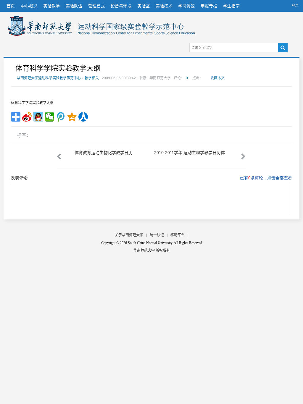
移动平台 (177, 235)
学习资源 (186, 6)
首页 (11, 6)
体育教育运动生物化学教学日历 (104, 152)
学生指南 (231, 6)
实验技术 (164, 6)
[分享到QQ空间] (72, 117)
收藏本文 (217, 78)
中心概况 (29, 6)
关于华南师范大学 (129, 235)
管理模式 (96, 6)
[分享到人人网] (83, 117)
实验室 (143, 6)
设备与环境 (121, 6)
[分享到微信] (49, 117)
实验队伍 (74, 6)
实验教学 (51, 6)
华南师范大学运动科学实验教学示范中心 (40, 26)
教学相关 (92, 78)
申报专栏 (209, 6)
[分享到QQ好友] (38, 117)
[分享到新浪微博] (27, 117)
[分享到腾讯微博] (60, 117)
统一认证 (157, 235)
